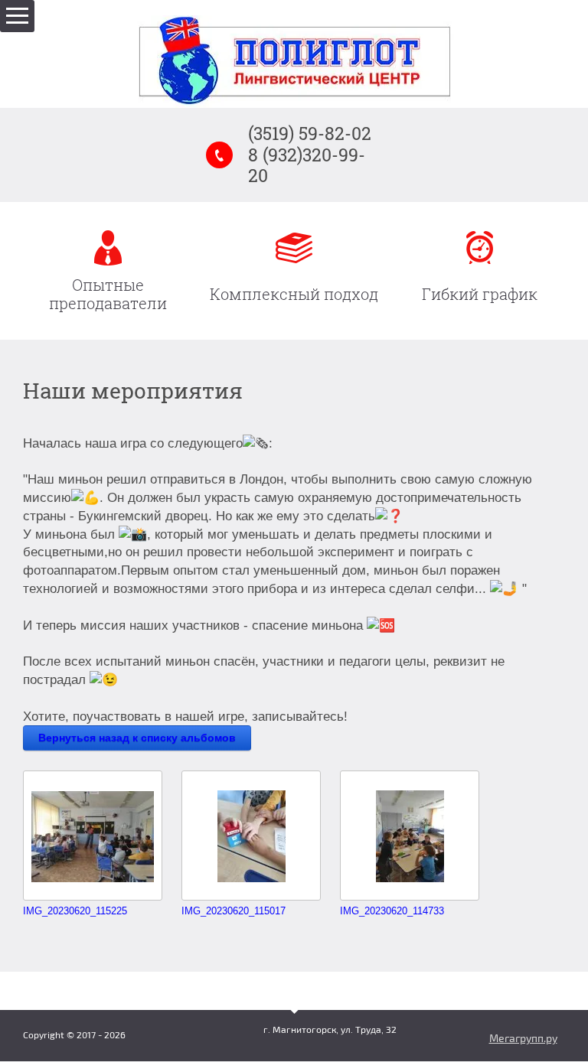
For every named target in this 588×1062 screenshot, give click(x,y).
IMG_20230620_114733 (392, 911)
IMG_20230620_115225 (75, 911)
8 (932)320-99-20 (306, 165)
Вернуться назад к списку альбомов (137, 737)
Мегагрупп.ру (523, 1038)
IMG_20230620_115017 (233, 911)
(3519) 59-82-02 (309, 133)
